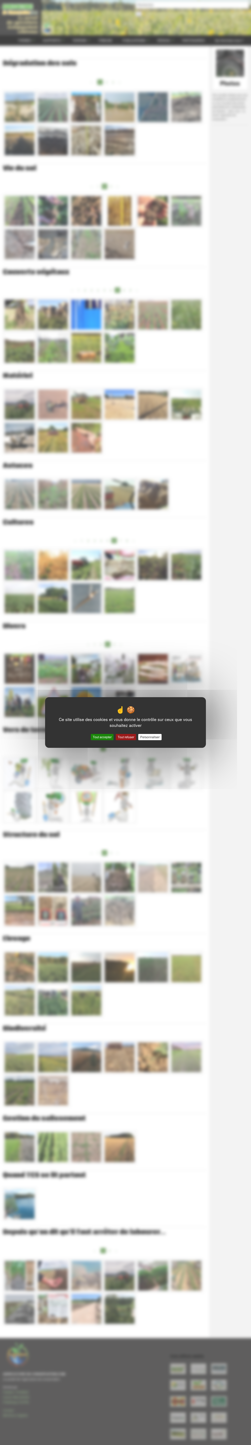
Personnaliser (150, 737)
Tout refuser (126, 737)
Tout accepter (102, 737)
